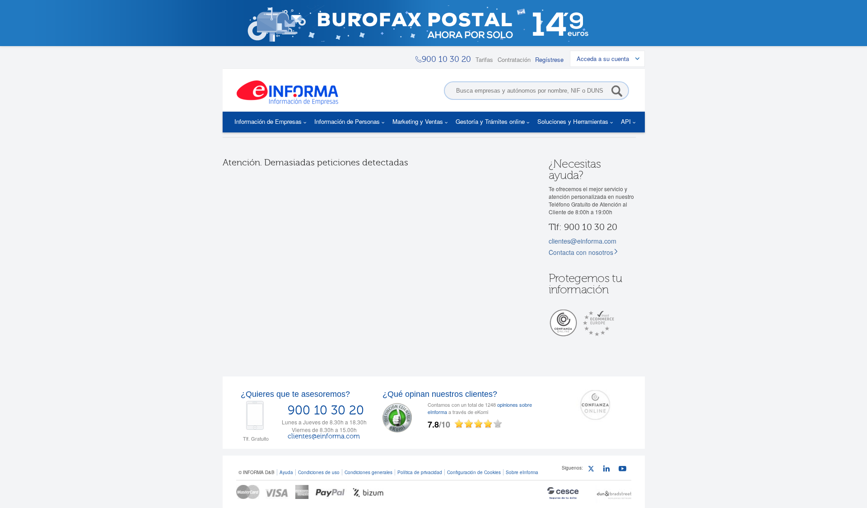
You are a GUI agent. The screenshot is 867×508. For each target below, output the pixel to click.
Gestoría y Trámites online (490, 121)
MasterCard (248, 492)
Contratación (514, 59)
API (626, 121)
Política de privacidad (419, 472)
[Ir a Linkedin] (608, 470)
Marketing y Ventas (417, 121)
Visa (277, 492)
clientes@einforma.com (582, 240)
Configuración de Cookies (474, 472)
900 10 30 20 (326, 410)
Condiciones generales (368, 472)
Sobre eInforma (522, 472)
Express (302, 492)
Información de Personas (347, 121)
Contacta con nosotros (581, 252)
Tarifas (484, 59)
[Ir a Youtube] (624, 470)
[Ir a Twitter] (593, 470)
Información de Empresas (268, 121)
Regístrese (549, 59)
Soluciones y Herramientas (572, 121)
